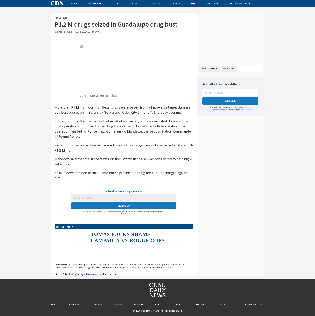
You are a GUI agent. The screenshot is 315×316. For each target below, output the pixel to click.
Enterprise (94, 3)
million (104, 274)
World (135, 3)
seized (113, 274)
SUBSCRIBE (230, 101)
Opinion (155, 3)
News (74, 3)
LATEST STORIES (209, 68)
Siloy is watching (240, 3)
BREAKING (61, 18)
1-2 (62, 274)
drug (74, 274)
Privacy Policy (246, 109)
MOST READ (228, 68)
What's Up (212, 3)
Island (116, 3)
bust (67, 274)
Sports (175, 3)
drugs (81, 274)
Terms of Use (123, 211)
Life (193, 3)
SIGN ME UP (124, 206)
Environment (200, 304)
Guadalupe (92, 274)
